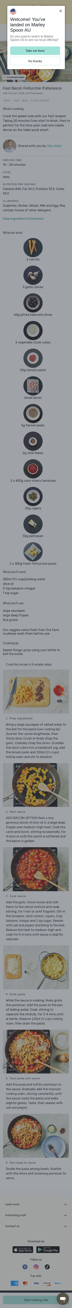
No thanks (35, 61)
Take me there (35, 50)
